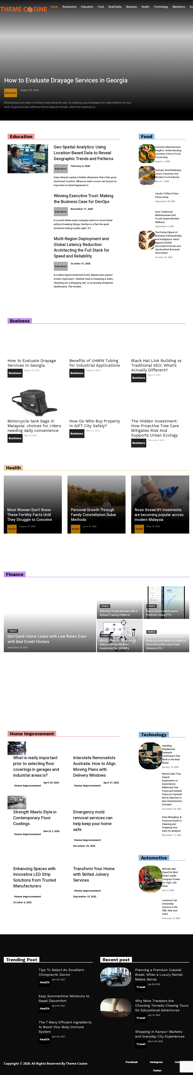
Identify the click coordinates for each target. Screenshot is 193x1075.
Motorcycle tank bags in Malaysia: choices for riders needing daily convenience (34, 426)
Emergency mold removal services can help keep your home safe (93, 820)
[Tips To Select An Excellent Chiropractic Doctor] (19, 976)
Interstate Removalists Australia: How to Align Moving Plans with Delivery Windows (94, 766)
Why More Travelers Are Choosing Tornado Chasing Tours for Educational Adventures (161, 1005)
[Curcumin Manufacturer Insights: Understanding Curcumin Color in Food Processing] (147, 153)
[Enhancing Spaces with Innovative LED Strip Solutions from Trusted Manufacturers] (17, 859)
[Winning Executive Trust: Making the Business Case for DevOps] (28, 207)
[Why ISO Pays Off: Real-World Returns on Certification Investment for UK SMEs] (120, 636)
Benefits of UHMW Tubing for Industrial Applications (94, 363)
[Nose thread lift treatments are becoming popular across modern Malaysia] (160, 505)
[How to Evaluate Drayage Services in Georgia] (96, 60)
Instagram (156, 1062)
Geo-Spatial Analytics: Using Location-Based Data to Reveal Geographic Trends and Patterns (83, 153)
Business (10, 93)
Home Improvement (27, 785)
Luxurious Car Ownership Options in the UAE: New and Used (170, 907)
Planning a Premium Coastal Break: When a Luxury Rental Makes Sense (158, 974)
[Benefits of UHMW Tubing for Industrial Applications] (96, 342)
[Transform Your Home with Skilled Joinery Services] (76, 859)
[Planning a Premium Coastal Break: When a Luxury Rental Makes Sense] (115, 976)
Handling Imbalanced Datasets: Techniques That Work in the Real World (171, 754)
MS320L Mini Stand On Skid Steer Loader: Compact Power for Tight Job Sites (171, 877)
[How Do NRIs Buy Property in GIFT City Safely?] (96, 402)
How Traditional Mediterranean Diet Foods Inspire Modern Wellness (167, 217)
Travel (140, 987)
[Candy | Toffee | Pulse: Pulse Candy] (147, 197)
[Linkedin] (169, 1062)
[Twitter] (147, 1070)
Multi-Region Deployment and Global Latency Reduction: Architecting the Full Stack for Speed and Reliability (82, 247)
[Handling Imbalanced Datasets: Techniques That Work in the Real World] (150, 755)
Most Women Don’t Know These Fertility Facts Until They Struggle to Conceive (29, 514)
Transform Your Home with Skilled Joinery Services (94, 874)
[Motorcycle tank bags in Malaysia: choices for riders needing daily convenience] (35, 402)
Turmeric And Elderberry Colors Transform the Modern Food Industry (168, 173)
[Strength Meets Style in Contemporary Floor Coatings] (17, 802)
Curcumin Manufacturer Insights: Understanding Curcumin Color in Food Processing (168, 152)
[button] (46, 21)
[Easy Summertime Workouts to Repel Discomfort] (19, 1003)
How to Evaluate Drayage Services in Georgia (66, 80)
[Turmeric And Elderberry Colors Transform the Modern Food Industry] (147, 175)
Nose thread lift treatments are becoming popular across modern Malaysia (159, 514)
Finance (13, 631)
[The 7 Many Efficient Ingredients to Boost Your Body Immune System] (19, 1029)
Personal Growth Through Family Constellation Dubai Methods (93, 514)
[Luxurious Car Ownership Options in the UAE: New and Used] (150, 908)
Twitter (157, 1070)
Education (61, 168)
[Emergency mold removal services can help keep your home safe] (76, 802)
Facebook (132, 1062)
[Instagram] (144, 1062)
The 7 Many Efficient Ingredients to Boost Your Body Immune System (65, 1027)
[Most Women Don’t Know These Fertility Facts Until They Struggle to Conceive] (33, 505)
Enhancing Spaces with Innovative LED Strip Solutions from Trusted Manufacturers (34, 877)
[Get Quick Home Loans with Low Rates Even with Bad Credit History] (50, 619)
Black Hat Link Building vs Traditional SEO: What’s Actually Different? (156, 365)
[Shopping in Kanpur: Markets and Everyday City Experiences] (115, 1038)
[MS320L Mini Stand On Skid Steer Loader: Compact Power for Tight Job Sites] (150, 879)
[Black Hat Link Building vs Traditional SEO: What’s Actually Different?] (158, 342)
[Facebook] (120, 1062)
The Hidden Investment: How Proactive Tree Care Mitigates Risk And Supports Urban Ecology (155, 428)
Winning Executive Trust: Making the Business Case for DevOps (83, 199)
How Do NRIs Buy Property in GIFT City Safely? (94, 423)
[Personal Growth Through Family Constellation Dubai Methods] (96, 505)
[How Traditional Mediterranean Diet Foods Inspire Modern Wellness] (147, 218)
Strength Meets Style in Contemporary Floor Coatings (35, 818)
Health (12, 529)
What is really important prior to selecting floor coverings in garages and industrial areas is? (36, 766)
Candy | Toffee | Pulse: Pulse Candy (167, 195)
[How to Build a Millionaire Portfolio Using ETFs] (166, 602)
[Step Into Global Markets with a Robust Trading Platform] (120, 602)
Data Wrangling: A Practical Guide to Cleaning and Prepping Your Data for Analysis (172, 824)
